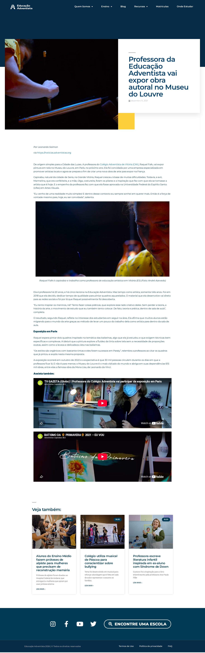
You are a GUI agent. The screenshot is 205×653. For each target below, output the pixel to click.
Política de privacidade (150, 646)
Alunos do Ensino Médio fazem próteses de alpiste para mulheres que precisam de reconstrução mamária (53, 563)
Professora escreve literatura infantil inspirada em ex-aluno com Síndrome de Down (150, 561)
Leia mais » (40, 589)
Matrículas (162, 6)
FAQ (170, 646)
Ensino (105, 6)
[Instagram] (53, 624)
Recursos (139, 6)
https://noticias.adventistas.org (54, 152)
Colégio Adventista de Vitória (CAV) (119, 164)
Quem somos (82, 6)
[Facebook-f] (66, 624)
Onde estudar (185, 6)
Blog (123, 6)
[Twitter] (93, 624)
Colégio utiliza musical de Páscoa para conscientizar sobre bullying (101, 561)
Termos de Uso (126, 646)
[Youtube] (80, 624)
